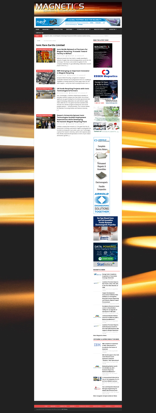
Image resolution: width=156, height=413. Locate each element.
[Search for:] (112, 36)
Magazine (45, 29)
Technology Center (83, 29)
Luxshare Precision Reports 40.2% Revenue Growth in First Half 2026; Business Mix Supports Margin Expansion (110, 327)
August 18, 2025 (62, 75)
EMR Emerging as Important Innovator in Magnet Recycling (73, 72)
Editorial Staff (70, 56)
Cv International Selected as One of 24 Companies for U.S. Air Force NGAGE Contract (110, 379)
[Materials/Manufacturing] (45, 55)
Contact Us (39, 33)
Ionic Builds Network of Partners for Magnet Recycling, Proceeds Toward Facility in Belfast (72, 51)
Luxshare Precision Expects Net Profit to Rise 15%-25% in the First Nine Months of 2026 (110, 284)
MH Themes (64, 409)
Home (37, 29)
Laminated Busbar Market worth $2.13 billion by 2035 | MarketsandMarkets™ (110, 317)
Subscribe (69, 29)
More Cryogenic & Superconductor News (105, 396)
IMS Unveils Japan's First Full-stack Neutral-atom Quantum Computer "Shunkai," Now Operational (110, 357)
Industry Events (99, 29)
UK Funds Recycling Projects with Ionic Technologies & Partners (73, 89)
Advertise (112, 29)
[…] (67, 65)
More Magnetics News (100, 335)
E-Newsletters (58, 29)
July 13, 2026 (61, 56)
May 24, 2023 (62, 124)
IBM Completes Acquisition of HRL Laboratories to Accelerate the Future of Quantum (110, 346)
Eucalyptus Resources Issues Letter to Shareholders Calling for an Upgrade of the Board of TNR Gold (110, 308)
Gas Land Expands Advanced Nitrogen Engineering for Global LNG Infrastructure (110, 388)
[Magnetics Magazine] (78, 15)
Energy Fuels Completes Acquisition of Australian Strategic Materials (109, 276)
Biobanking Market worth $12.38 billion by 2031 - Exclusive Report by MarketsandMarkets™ (109, 368)
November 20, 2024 (63, 93)
